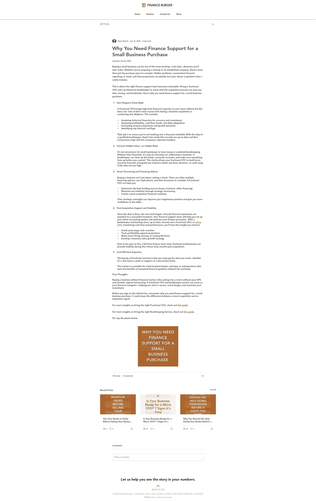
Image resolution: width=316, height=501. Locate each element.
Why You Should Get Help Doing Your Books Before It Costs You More (197, 420)
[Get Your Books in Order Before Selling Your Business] (118, 404)
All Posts (104, 24)
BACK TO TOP (158, 489)
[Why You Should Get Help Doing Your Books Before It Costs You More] (198, 404)
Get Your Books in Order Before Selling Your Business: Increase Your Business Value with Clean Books (118, 420)
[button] (213, 24)
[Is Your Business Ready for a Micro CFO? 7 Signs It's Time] (158, 404)
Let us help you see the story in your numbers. (158, 479)
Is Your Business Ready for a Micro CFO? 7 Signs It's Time (157, 420)
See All (213, 390)
